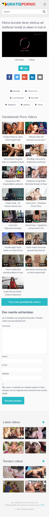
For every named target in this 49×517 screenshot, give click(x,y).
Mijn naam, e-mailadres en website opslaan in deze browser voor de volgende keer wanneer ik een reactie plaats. (24, 390)
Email (5, 365)
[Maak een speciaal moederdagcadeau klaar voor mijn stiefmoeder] (35, 486)
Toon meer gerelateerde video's (24, 301)
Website (5, 373)
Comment (6, 325)
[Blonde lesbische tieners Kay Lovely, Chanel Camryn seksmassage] (13, 472)
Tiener (40, 104)
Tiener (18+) (32, 91)
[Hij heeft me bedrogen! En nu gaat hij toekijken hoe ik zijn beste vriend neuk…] (35, 433)
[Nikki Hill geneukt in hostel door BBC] (35, 472)
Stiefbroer (11, 104)
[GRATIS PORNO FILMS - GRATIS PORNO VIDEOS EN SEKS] (21, 4)
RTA (42, 505)
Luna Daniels (18, 97)
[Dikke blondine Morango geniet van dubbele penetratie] (35, 447)
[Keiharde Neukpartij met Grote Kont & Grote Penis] (13, 433)
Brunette (16, 91)
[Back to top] (45, 511)
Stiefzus (26, 104)
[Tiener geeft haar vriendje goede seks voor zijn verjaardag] (13, 486)
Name (5, 356)
